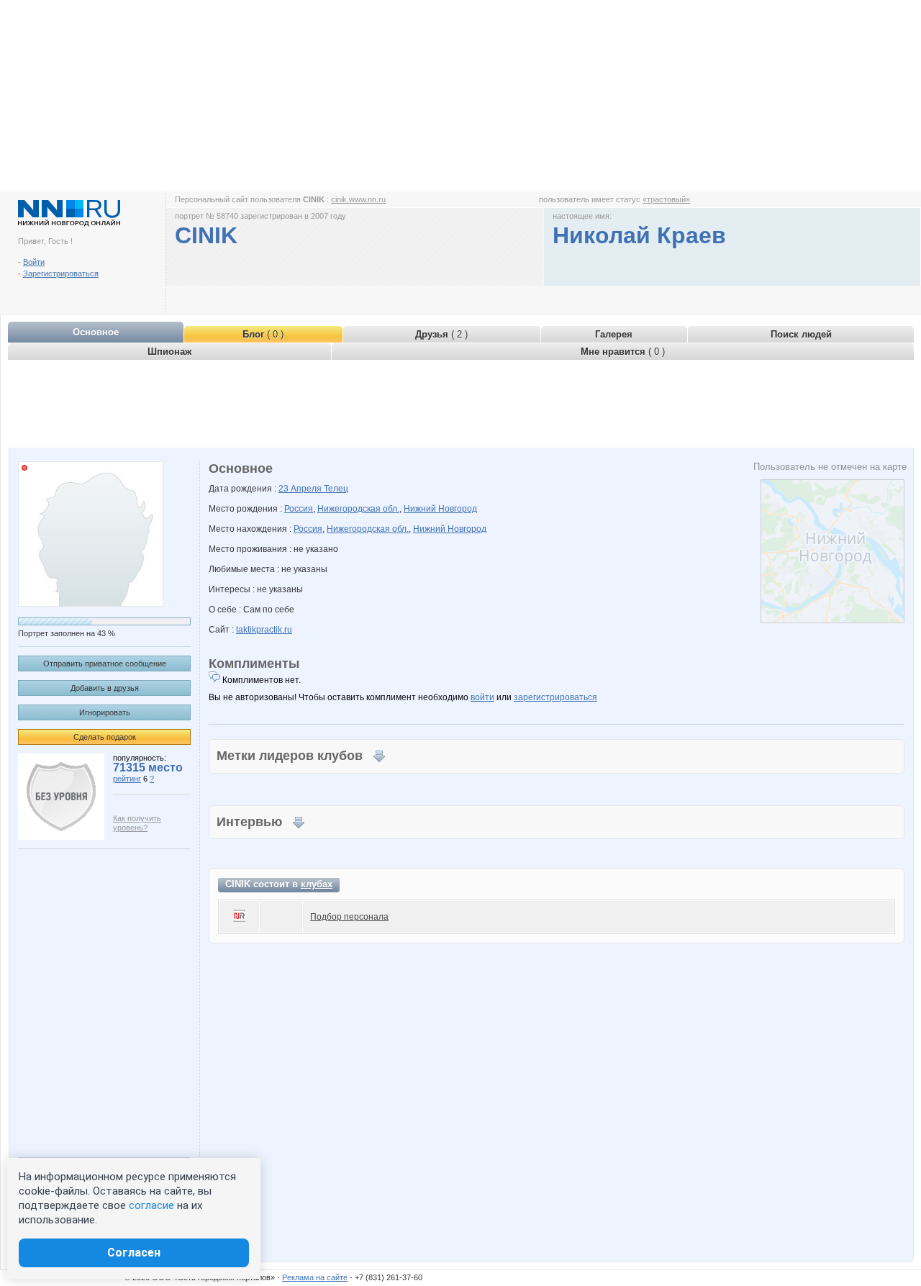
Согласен (133, 1252)
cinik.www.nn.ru (358, 199)
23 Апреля (301, 489)
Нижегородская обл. (358, 509)
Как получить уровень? (137, 823)
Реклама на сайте (315, 1277)
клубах (316, 884)
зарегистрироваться (555, 697)
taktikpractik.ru (264, 630)
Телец (336, 489)
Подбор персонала (349, 917)
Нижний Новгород (440, 509)
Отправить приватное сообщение (104, 663)
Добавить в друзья (105, 688)
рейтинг (127, 778)
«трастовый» (666, 199)
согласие (151, 1205)
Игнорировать (104, 712)
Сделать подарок (104, 737)
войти (482, 697)
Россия (298, 509)
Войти (34, 262)
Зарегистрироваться (61, 273)
